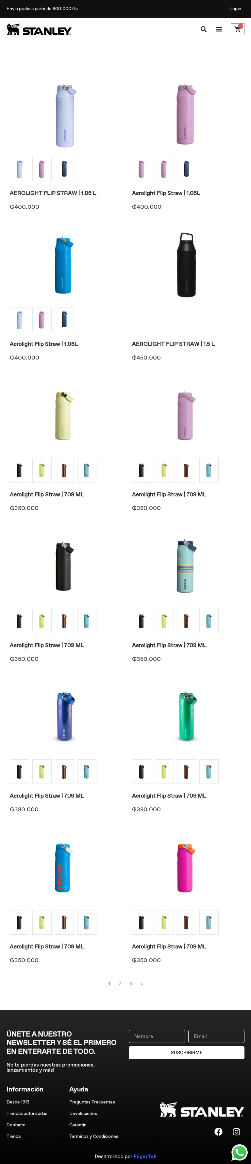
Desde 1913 (18, 1102)
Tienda (14, 1136)
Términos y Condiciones (93, 1136)
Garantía (77, 1125)
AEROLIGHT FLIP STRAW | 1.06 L (53, 193)
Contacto (16, 1125)
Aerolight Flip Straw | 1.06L (166, 193)
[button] (218, 29)
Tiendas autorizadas (27, 1113)
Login (235, 8)
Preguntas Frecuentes (92, 1102)
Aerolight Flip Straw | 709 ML (47, 494)
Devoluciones (83, 1113)
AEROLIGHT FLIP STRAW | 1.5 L (173, 344)
